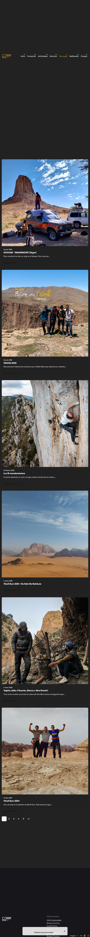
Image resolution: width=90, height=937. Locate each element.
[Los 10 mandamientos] (45, 423)
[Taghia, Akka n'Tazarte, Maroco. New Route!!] (45, 640)
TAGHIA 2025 (10, 363)
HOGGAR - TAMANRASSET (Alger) (20, 252)
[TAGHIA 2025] (45, 313)
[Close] (64, 931)
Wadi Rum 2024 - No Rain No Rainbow (22, 583)
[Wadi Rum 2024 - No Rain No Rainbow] (45, 534)
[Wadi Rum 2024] (45, 751)
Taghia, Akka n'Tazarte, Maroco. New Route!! (26, 690)
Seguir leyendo (10, 263)
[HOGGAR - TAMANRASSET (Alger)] (45, 202)
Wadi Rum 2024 (11, 800)
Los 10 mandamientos (14, 473)
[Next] (28, 818)
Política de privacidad (43, 932)
